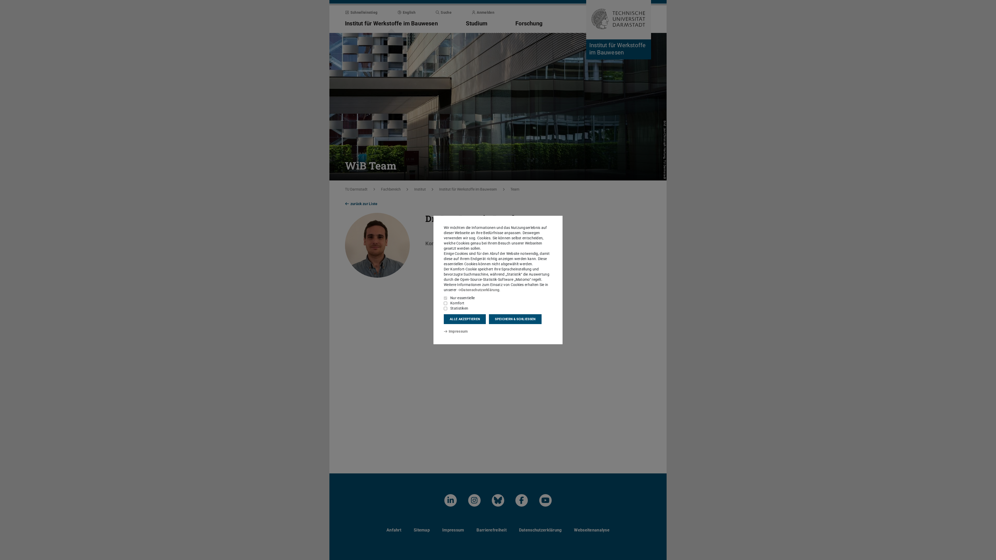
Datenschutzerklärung (480, 290)
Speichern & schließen (515, 319)
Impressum (458, 331)
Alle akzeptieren (465, 319)
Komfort (457, 303)
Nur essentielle (462, 298)
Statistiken (459, 308)
